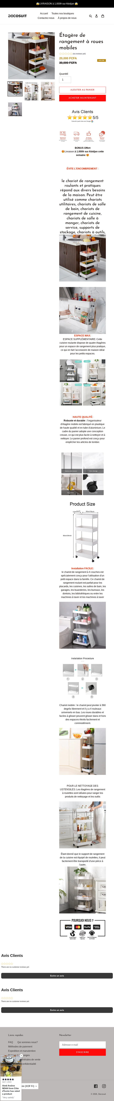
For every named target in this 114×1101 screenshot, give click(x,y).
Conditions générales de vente (24, 1059)
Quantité (63, 74)
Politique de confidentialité (22, 1064)
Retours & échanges (19, 1055)
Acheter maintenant (82, 98)
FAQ (10, 1042)
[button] (72, 54)
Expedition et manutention (22, 1051)
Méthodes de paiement (20, 1046)
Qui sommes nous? (27, 1042)
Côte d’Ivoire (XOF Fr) (22, 1086)
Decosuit (102, 1094)
